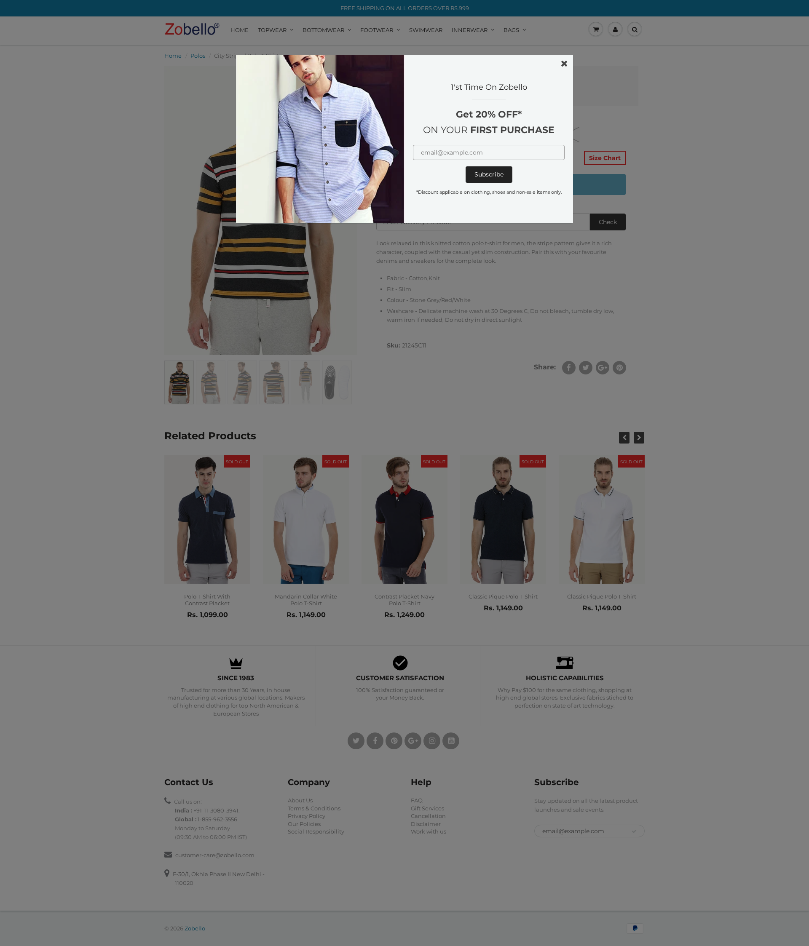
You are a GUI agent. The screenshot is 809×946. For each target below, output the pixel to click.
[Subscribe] (489, 174)
